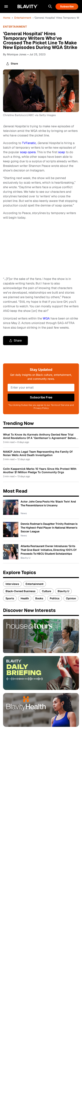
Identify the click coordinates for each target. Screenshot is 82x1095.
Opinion (71, 598)
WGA (46, 318)
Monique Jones (17, 54)
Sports (10, 598)
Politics (54, 598)
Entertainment (22, 17)
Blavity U (63, 591)
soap (61, 152)
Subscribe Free (41, 397)
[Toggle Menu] (6, 6)
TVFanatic (29, 143)
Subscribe (67, 6)
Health (25, 598)
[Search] (50, 6)
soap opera (28, 152)
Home (6, 17)
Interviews (12, 584)
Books (39, 598)
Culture (46, 591)
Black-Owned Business (20, 591)
